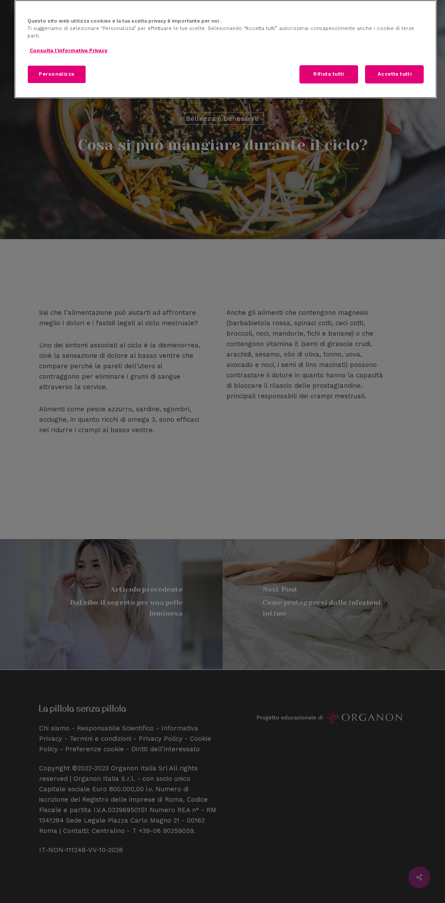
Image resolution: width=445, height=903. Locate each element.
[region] (225, 49)
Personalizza (56, 74)
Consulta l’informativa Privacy (68, 50)
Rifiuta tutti (328, 74)
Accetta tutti (395, 74)
